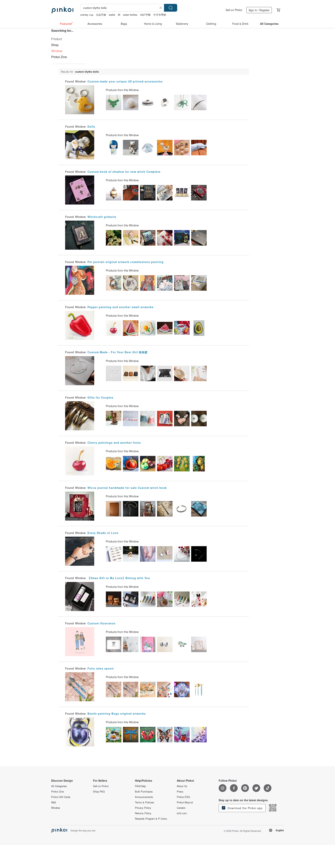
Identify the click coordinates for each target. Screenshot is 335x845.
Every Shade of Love (102, 533)
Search (170, 8)
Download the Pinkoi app (244, 808)
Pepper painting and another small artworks (120, 307)
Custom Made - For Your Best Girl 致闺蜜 (117, 352)
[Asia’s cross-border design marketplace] (62, 10)
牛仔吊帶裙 (159, 14)
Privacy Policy (143, 807)
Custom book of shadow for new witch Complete (124, 172)
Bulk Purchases (144, 791)
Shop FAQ (99, 791)
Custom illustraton (101, 623)
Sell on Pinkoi (234, 10)
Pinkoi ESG (183, 797)
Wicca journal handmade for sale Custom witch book (127, 488)
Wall (53, 802)
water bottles (130, 14)
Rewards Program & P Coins (151, 818)
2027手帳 (145, 14)
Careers (181, 807)
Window (55, 807)
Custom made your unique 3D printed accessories (125, 81)
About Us (182, 786)
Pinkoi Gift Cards (60, 797)
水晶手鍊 (101, 14)
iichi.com (182, 813)
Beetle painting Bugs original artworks (116, 713)
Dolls (91, 126)
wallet (112, 14)
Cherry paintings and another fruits (114, 442)
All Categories (59, 786)
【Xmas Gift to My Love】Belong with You (118, 578)
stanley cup (86, 14)
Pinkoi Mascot (185, 802)
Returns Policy (143, 813)
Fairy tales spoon (100, 668)
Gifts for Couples (100, 397)
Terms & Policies (144, 802)
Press (180, 791)
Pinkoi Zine (59, 57)
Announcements (144, 797)
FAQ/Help (140, 786)
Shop (55, 45)
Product (56, 39)
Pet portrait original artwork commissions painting (125, 262)
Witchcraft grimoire (101, 217)
